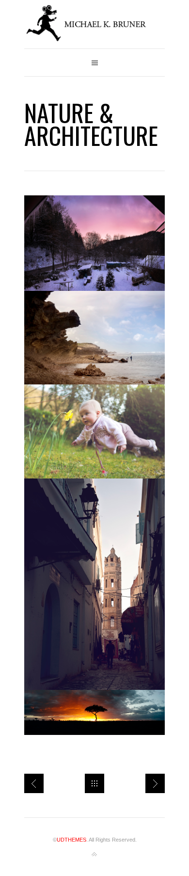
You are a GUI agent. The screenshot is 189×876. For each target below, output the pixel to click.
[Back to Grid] (94, 783)
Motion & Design (155, 783)
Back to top (94, 854)
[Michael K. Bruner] (94, 24)
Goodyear (34, 783)
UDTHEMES (71, 840)
